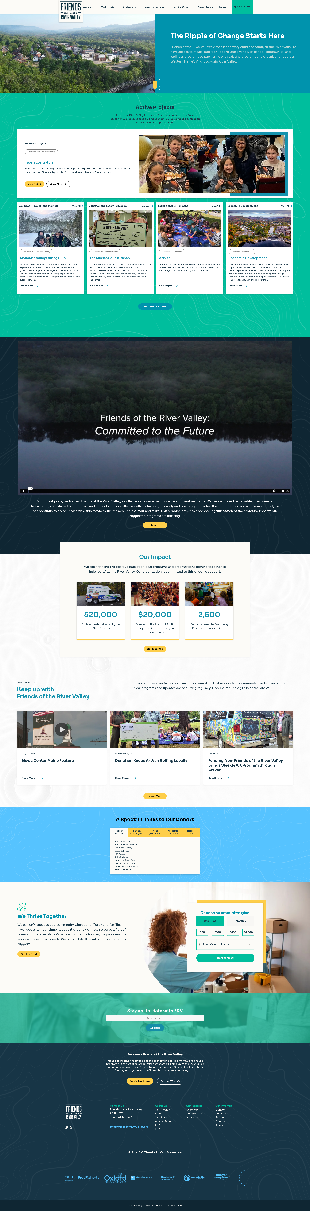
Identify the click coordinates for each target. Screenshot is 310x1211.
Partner (220, 1117)
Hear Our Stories (181, 7)
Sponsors (192, 1117)
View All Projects (58, 184)
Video (158, 1113)
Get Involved (129, 7)
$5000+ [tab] (119, 832)
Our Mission (162, 1109)
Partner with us (170, 1081)
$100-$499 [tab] (172, 832)
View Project (34, 184)
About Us (88, 7)
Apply (219, 1125)
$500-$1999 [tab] (155, 832)
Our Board (161, 1117)
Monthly (241, 920)
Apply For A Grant (243, 7)
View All (76, 206)
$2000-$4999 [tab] (137, 832)
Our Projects (107, 7)
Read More (29, 778)
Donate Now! (225, 957)
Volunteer (222, 1113)
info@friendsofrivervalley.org (129, 1126)
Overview (192, 1109)
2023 (158, 1125)
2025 (158, 1129)
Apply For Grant (140, 1081)
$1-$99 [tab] (190, 832)
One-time (210, 920)
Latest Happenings (154, 7)
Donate (222, 7)
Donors (220, 1121)
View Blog (155, 796)
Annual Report (205, 7)
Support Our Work (155, 306)
